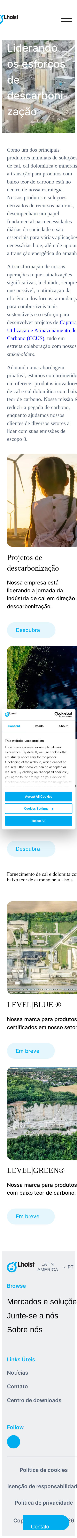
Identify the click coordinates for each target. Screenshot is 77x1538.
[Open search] (49, 20)
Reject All (38, 820)
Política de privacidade (44, 1502)
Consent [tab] (14, 726)
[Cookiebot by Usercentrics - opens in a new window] (54, 714)
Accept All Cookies (38, 796)
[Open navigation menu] (66, 20)
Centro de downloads (34, 1400)
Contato (17, 1386)
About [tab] (63, 726)
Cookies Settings (36, 808)
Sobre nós (25, 1329)
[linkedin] (13, 1441)
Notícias (17, 1372)
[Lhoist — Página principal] (20, 1267)
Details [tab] (38, 726)
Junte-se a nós (32, 1315)
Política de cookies (44, 1470)
